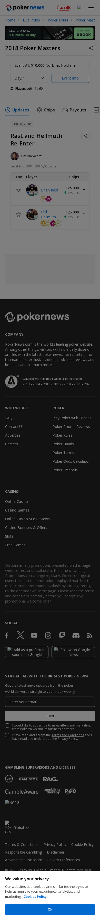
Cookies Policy (35, 896)
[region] (50, 895)
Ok (50, 909)
